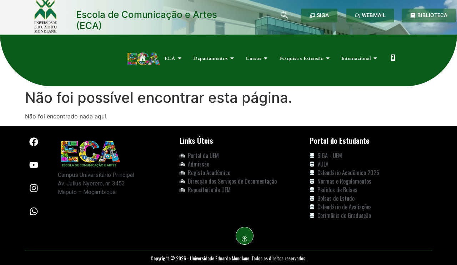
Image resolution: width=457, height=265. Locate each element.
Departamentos (210, 58)
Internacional (356, 58)
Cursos (253, 58)
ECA (170, 58)
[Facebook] (34, 142)
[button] (284, 16)
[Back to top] (244, 236)
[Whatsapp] (34, 211)
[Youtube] (34, 165)
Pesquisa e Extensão (301, 58)
